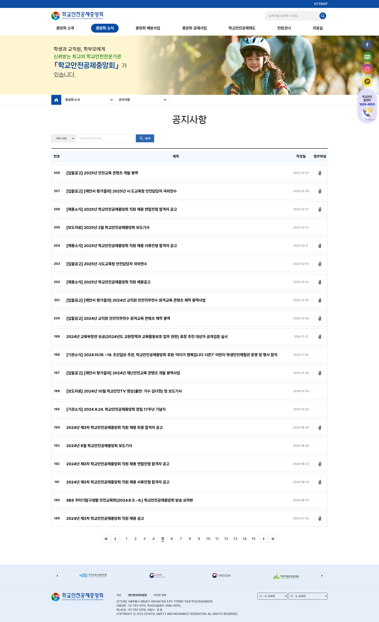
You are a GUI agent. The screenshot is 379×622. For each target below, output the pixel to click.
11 (217, 539)
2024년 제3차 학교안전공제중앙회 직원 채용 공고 (105, 518)
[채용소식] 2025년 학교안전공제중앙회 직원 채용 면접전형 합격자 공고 (121, 209)
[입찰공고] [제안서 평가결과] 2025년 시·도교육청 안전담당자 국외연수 (121, 191)
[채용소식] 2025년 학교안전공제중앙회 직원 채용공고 (108, 282)
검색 (147, 138)
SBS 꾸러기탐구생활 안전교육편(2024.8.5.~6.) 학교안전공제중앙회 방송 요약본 (129, 500)
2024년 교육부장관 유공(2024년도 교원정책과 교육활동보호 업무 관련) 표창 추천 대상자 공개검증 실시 (147, 336)
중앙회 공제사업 (194, 28)
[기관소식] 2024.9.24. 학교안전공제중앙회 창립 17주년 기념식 (116, 409)
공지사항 (124, 100)
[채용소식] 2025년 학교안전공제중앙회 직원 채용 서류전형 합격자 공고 (121, 245)
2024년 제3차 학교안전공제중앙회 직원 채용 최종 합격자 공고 (114, 427)
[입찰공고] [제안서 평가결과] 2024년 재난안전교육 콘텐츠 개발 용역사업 (123, 373)
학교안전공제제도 (242, 28)
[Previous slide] (57, 575)
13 (235, 539)
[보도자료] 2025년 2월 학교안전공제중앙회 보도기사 (107, 227)
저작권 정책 (160, 595)
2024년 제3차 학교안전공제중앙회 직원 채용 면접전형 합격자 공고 (117, 464)
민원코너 (284, 28)
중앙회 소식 (105, 28)
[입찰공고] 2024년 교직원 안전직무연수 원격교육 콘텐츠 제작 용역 (118, 318)
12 (226, 539)
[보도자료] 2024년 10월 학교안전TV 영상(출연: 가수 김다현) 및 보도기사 (124, 391)
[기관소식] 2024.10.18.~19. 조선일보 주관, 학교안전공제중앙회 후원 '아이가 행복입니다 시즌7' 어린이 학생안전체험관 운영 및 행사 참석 (171, 354)
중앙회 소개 (65, 28)
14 (244, 539)
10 (208, 539)
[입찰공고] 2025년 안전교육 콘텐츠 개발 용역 (102, 173)
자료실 (318, 28)
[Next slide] (322, 575)
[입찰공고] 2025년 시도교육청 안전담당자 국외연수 (106, 263)
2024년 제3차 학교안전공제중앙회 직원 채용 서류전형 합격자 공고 (117, 482)
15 (253, 539)
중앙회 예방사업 (148, 28)
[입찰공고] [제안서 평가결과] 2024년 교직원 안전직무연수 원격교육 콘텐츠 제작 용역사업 (135, 300)
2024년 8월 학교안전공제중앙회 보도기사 (99, 445)
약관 (118, 595)
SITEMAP (321, 4)
